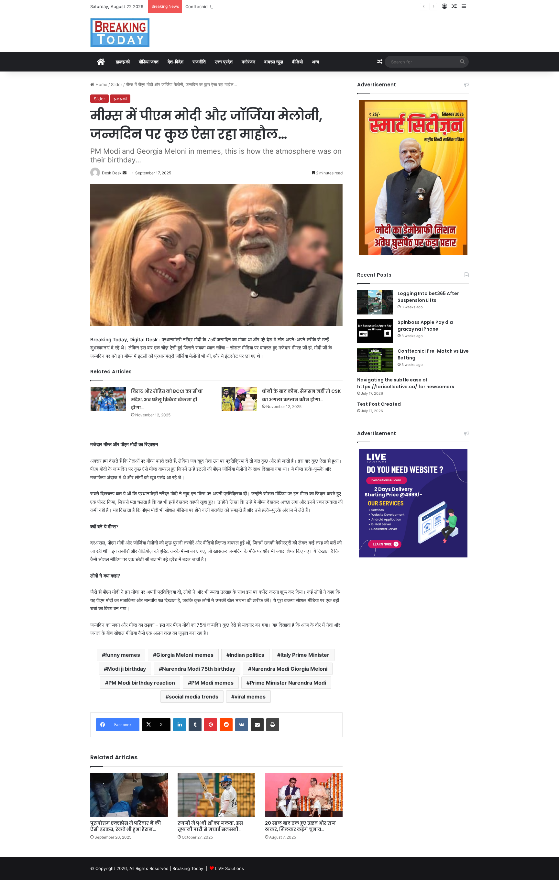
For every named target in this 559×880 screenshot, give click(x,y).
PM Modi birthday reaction (141, 682)
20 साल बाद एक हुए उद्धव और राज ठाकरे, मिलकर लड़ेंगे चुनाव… (300, 826)
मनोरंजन (248, 61)
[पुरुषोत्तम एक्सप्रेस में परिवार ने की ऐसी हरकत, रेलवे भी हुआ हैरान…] (129, 795)
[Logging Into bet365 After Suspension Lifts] (375, 302)
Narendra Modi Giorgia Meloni (289, 669)
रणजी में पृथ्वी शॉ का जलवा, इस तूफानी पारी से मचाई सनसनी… (210, 826)
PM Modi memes (212, 682)
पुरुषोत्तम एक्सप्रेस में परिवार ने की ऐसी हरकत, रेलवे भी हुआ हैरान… (125, 826)
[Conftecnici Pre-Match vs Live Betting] (375, 360)
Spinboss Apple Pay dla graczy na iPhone (425, 325)
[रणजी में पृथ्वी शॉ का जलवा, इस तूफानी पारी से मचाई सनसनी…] (216, 795)
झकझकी (123, 61)
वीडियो (297, 61)
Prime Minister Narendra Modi (288, 682)
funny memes (122, 655)
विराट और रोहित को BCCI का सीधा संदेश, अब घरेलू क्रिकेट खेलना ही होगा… (167, 399)
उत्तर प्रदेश (224, 61)
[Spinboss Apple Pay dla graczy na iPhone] (375, 331)
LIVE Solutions (229, 868)
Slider (116, 84)
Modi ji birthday (126, 669)
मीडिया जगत (149, 61)
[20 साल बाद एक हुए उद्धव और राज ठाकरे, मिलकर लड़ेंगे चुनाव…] (304, 795)
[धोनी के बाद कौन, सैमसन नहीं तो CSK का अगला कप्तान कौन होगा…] (239, 399)
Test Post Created (379, 404)
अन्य (315, 61)
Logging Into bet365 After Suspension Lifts (428, 296)
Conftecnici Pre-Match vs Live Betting (223, 6)
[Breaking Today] (119, 32)
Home (100, 84)
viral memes (250, 696)
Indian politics (247, 655)
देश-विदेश (175, 61)
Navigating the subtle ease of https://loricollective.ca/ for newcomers (405, 383)
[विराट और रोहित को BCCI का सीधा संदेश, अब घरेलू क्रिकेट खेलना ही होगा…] (108, 399)
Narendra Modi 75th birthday (198, 669)
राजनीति (199, 61)
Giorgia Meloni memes (185, 655)
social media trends (193, 696)
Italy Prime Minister (304, 655)
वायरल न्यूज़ (273, 61)
